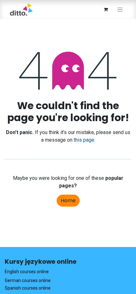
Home (68, 200)
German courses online (28, 280)
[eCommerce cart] (105, 9)
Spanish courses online (28, 288)
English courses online (27, 271)
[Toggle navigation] (120, 9)
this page (84, 140)
